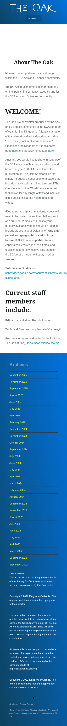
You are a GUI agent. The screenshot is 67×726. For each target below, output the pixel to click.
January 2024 (16, 496)
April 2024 (14, 476)
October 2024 (16, 442)
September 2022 (18, 564)
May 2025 (14, 408)
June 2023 (15, 530)
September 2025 (18, 388)
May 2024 (14, 469)
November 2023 (18, 510)
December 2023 (18, 503)
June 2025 (15, 402)
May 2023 (14, 537)
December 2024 (18, 429)
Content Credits (26, 704)
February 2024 (17, 490)
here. (51, 150)
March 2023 (16, 551)
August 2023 (16, 517)
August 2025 (16, 395)
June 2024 (15, 463)
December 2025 (18, 375)
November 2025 (18, 381)
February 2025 (17, 422)
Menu (34, 18)
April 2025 (14, 415)
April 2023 (14, 544)
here (15, 150)
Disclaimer (13, 704)
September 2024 (18, 449)
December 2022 (18, 557)
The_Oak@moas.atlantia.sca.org (39, 343)
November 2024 (18, 435)
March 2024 (16, 483)
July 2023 (14, 524)
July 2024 (14, 456)
